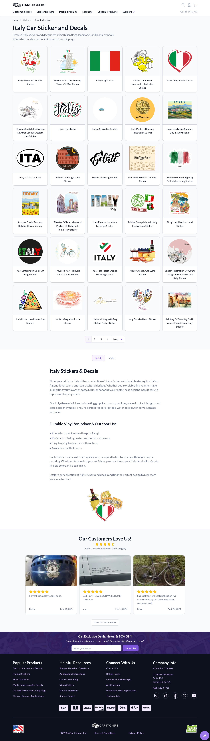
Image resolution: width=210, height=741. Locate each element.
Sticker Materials (68, 690)
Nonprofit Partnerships (118, 679)
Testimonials (113, 695)
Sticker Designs (45, 11)
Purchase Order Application (121, 690)
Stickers (27, 20)
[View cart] (195, 5)
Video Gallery (66, 684)
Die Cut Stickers (21, 673)
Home (15, 20)
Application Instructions (72, 673)
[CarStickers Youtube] (194, 696)
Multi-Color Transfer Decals (28, 684)
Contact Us (112, 668)
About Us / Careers (163, 668)
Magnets (87, 11)
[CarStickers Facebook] (175, 696)
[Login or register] (189, 5)
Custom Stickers (22, 11)
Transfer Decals (21, 679)
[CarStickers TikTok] (165, 696)
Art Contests (113, 684)
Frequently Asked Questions (74, 668)
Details (98, 357)
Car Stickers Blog (68, 679)
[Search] (183, 5)
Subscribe (130, 648)
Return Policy (113, 673)
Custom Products (107, 11)
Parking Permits (68, 11)
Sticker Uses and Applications (28, 695)
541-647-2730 (190, 11)
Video (112, 357)
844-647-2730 (161, 687)
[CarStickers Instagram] (156, 696)
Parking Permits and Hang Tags (29, 690)
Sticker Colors (67, 695)
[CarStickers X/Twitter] (184, 696)
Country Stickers (43, 20)
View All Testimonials (105, 622)
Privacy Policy (136, 732)
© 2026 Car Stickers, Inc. (74, 732)
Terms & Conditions (105, 732)
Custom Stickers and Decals (27, 668)
